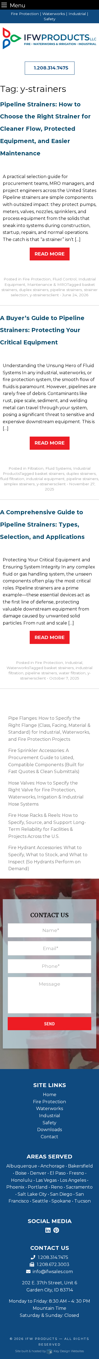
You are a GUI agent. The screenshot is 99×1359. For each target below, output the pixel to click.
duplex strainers (33, 290)
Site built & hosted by (49, 1351)
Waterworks (18, 668)
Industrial (73, 662)
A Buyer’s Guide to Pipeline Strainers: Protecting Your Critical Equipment (42, 330)
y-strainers (39, 295)
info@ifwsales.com (52, 1271)
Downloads (49, 1129)
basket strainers (49, 473)
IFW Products (42, 1339)
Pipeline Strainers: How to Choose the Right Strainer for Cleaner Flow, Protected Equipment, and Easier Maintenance (45, 129)
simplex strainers (19, 484)
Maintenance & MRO (47, 284)
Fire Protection (37, 279)
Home (49, 1094)
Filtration (35, 468)
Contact (49, 1136)
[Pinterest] (56, 1230)
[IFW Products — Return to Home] (49, 37)
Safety (49, 1122)
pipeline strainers (66, 290)
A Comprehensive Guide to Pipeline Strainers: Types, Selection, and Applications (42, 524)
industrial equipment (45, 479)
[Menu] (4, 4)
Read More (50, 254)
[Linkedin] (48, 1230)
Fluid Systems (58, 468)
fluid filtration (12, 479)
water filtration (72, 673)
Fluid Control (64, 279)
